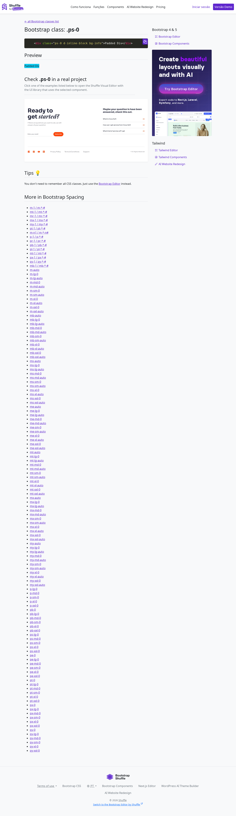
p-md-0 (34, 593)
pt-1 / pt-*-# (37, 228)
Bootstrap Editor (109, 184)
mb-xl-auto (37, 349)
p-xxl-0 (34, 605)
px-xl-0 (34, 721)
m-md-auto (37, 286)
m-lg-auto (36, 278)
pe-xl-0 (34, 672)
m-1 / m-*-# (37, 208)
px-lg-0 (34, 709)
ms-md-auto (38, 378)
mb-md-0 (36, 328)
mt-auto (35, 452)
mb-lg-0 (35, 319)
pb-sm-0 (35, 622)
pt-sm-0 (35, 692)
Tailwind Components (173, 157)
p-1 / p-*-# (36, 237)
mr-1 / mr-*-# (38, 216)
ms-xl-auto (37, 394)
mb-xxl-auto (37, 357)
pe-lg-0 (34, 659)
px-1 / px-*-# (38, 257)
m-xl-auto (36, 303)
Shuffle (123, 800)
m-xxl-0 (34, 307)
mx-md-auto (38, 514)
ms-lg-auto (37, 369)
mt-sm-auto (37, 477)
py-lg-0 (34, 734)
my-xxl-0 (35, 581)
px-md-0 (35, 713)
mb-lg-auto (37, 324)
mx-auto (35, 498)
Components (115, 7)
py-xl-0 (34, 746)
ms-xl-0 (34, 390)
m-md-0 (35, 282)
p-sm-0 (34, 597)
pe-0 (33, 655)
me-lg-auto (37, 415)
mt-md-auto (38, 469)
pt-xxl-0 (34, 701)
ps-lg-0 (34, 634)
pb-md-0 (35, 618)
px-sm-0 (35, 717)
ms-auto (35, 361)
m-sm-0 (35, 290)
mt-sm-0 (35, 473)
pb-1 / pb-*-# (38, 245)
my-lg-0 (35, 547)
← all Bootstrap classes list (41, 21)
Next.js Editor (147, 786)
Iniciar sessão (201, 7)
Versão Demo (223, 7)
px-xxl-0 (35, 726)
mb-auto (35, 315)
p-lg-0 (33, 589)
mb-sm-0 (35, 336)
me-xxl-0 (35, 444)
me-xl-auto (37, 440)
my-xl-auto (37, 576)
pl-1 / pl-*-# (37, 249)
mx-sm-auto (38, 523)
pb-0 (33, 610)
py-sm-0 (35, 742)
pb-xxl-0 (35, 630)
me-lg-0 (35, 411)
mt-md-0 (35, 465)
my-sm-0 (35, 564)
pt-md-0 (35, 688)
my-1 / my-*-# (39, 224)
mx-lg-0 (35, 502)
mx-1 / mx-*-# (39, 220)
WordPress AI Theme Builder (180, 786)
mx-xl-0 (34, 527)
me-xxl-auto (37, 448)
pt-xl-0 (34, 697)
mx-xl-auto (37, 531)
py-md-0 (35, 738)
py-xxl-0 (35, 750)
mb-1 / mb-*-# (39, 266)
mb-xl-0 (35, 344)
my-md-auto (38, 560)
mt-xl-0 (34, 481)
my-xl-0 (34, 572)
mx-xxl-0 (35, 535)
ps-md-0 (35, 639)
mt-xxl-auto (37, 494)
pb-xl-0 (34, 626)
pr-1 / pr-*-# (38, 241)
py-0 (32, 730)
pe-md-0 (35, 663)
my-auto (35, 543)
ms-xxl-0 (35, 398)
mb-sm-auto (38, 340)
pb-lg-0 (34, 614)
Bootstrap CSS (71, 786)
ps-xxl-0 (35, 651)
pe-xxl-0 (35, 676)
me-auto (35, 407)
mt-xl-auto (36, 485)
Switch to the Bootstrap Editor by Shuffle (116, 804)
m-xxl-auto (37, 311)
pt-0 (32, 680)
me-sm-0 (35, 427)
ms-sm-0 (35, 382)
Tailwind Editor (168, 150)
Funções (98, 7)
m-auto (34, 270)
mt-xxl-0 (35, 489)
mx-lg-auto (37, 506)
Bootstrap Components (174, 43)
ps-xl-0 (34, 647)
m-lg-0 (34, 274)
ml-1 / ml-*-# (38, 253)
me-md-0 (36, 419)
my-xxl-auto (37, 585)
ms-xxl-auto (37, 402)
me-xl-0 (34, 436)
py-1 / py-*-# (38, 261)
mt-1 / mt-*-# (38, 212)
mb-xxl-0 (35, 353)
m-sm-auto (37, 295)
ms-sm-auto (38, 386)
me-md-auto (38, 423)
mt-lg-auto (37, 460)
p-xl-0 (33, 601)
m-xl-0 (34, 299)
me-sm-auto (38, 431)
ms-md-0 (35, 373)
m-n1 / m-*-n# (39, 232)
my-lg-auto (37, 552)
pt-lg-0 (34, 684)
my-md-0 (35, 556)
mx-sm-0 (35, 518)
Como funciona (81, 7)
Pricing (160, 7)
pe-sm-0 (35, 668)
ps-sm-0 (35, 643)
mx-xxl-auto (37, 539)
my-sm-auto (38, 568)
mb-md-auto (38, 332)
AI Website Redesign (140, 7)
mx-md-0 (35, 510)
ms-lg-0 (35, 365)
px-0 (32, 705)
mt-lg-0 (34, 456)
